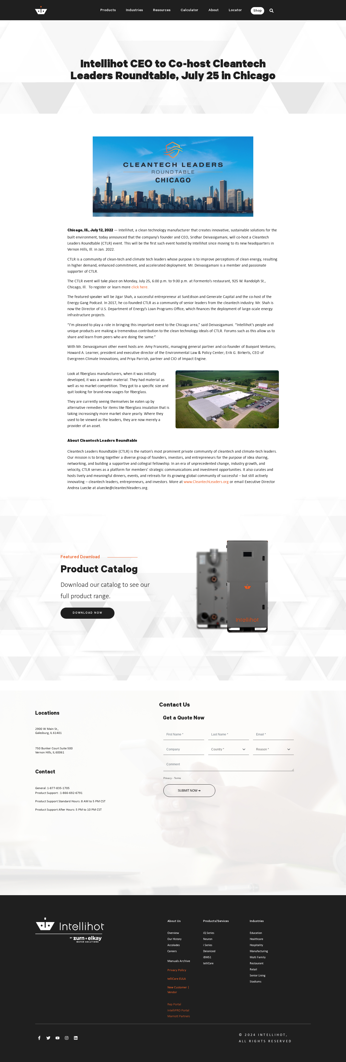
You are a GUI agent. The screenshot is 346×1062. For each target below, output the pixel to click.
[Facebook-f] (39, 1038)
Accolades (173, 945)
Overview (173, 933)
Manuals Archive (178, 961)
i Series (207, 945)
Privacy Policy (176, 970)
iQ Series (208, 933)
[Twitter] (48, 1038)
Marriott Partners (178, 1016)
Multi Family (257, 957)
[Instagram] (67, 1038)
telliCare (208, 963)
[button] (271, 10)
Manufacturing (259, 951)
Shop (257, 11)
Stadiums (255, 981)
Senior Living (257, 975)
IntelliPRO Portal (178, 1010)
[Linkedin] (76, 1038)
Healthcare (256, 939)
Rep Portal (174, 1004)
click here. (139, 287)
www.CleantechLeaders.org (206, 481)
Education (256, 933)
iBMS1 (207, 957)
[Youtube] (57, 1038)
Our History (174, 939)
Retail (253, 969)
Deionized (209, 951)
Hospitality (256, 945)
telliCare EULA (176, 978)
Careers (172, 951)
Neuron (207, 939)
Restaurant (256, 963)
